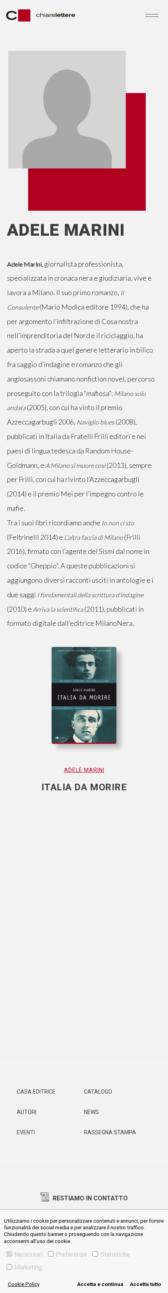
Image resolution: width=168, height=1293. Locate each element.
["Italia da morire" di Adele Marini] (84, 703)
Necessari (28, 1254)
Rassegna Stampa (110, 1132)
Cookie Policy (23, 1284)
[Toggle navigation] (152, 15)
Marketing (28, 1267)
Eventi (26, 1132)
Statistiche (115, 1254)
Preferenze (71, 1254)
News (91, 1112)
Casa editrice (36, 1092)
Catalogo (98, 1092)
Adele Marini (84, 770)
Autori (26, 1112)
